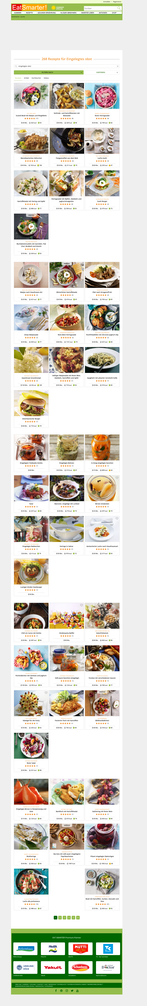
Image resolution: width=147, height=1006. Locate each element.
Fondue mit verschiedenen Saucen (102, 678)
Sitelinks (33, 984)
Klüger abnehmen (68, 13)
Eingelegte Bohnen (66, 463)
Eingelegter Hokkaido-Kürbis (31, 463)
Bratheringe (31, 856)
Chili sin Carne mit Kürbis (31, 633)
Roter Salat (31, 763)
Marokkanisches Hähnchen (31, 158)
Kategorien (49, 986)
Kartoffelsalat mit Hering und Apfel (31, 201)
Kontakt (40, 984)
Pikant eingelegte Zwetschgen (102, 856)
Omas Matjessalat (31, 335)
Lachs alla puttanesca (31, 901)
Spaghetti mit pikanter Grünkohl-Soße (102, 378)
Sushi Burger (102, 201)
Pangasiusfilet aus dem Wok (67, 158)
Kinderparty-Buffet (66, 633)
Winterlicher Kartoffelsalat (66, 292)
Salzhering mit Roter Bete (102, 811)
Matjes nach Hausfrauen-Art (31, 292)
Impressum (52, 984)
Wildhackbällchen (102, 720)
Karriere (25, 984)
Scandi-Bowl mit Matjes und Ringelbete (31, 115)
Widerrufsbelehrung (95, 984)
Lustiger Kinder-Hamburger (31, 587)
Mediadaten (40, 986)
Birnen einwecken (102, 504)
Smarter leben (87, 13)
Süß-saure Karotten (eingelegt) (67, 678)
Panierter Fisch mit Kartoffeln (66, 720)
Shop (114, 13)
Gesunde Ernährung (47, 13)
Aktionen (103, 13)
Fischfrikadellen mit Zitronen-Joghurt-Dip (102, 335)
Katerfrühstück (102, 633)
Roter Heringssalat (102, 115)
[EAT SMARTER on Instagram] (66, 990)
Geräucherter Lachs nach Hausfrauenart (102, 546)
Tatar (31, 504)
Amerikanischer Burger (31, 419)
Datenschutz (61, 984)
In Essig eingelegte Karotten (102, 463)
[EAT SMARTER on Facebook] (56, 990)
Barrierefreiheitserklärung (24, 986)
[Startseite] (29, 7)
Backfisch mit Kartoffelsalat (67, 811)
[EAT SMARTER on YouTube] (77, 990)
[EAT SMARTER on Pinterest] (61, 990)
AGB (46, 984)
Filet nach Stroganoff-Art (102, 292)
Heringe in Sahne (66, 546)
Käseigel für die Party (31, 720)
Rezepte (29, 13)
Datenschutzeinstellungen (77, 984)
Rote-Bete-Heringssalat (67, 335)
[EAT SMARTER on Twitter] (72, 990)
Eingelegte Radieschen (31, 546)
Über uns (18, 984)
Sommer (17, 13)
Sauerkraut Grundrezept (31, 378)
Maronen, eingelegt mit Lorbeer (66, 504)
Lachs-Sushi (102, 158)
